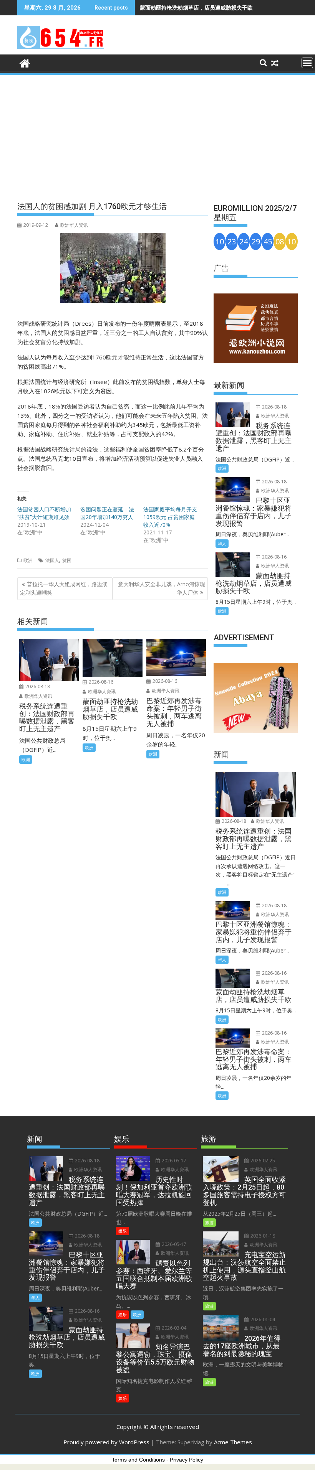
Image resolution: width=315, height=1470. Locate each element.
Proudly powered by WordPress (106, 1442)
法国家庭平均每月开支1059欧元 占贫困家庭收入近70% (170, 517)
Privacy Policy (186, 1460)
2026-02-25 (262, 1160)
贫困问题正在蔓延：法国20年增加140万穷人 (107, 513)
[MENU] (307, 63)
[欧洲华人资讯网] (25, 62)
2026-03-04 (173, 1328)
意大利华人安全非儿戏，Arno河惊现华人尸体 (161, 588)
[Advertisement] (157, 133)
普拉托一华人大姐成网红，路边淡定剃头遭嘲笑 (64, 588)
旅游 (209, 1222)
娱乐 (122, 1231)
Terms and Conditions (138, 1460)
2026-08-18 (37, 686)
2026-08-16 (100, 682)
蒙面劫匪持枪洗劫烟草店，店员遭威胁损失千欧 (196, 7)
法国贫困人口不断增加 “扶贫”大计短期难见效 (44, 513)
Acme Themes (233, 1442)
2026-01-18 (262, 1236)
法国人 (52, 560)
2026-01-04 (262, 1319)
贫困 (66, 560)
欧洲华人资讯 (74, 225)
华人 (222, 543)
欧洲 (28, 560)
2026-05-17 (173, 1160)
